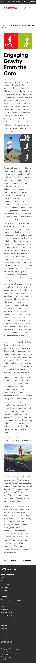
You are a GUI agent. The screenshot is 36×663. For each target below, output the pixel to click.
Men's (3, 578)
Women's (4, 581)
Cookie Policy (6, 657)
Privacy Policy (6, 652)
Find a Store (5, 603)
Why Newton (6, 587)
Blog (2, 632)
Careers (4, 629)
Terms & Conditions (8, 654)
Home (3, 25)
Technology (5, 584)
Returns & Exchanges (9, 616)
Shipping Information (9, 609)
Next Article (27, 561)
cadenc (11, 122)
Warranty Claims (7, 613)
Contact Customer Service (11, 600)
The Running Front (13, 25)
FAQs (3, 606)
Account (4, 590)
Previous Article (10, 561)
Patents (4, 660)
